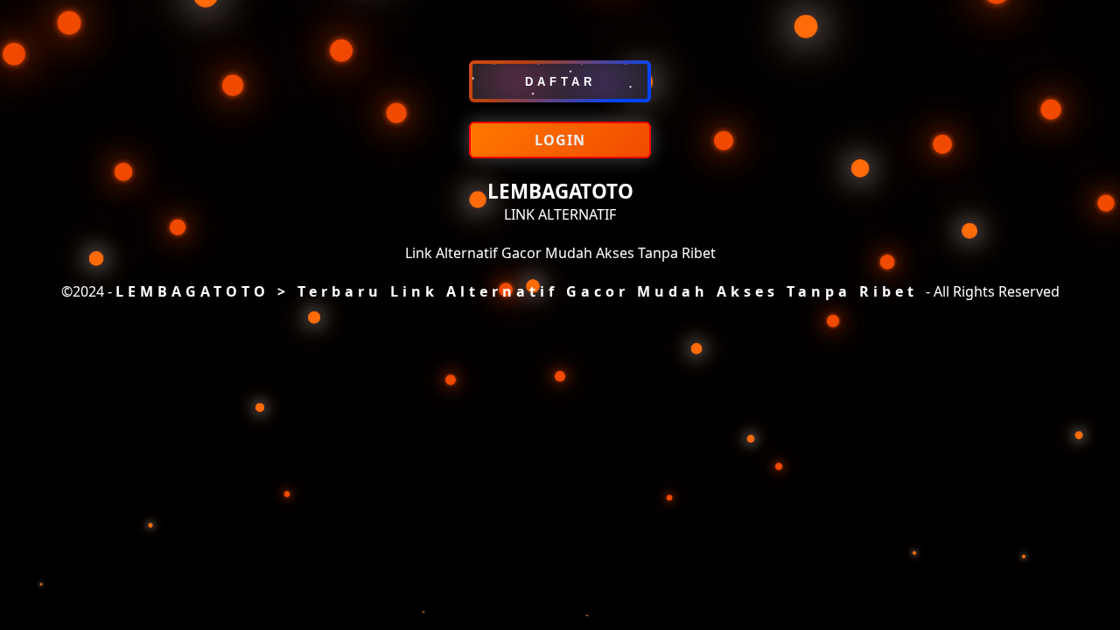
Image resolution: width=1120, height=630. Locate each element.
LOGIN (560, 140)
